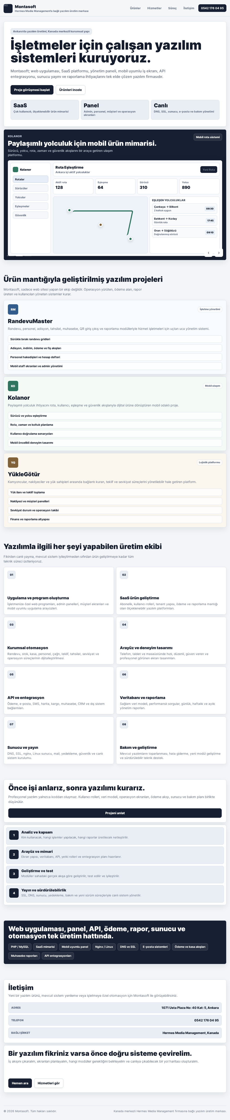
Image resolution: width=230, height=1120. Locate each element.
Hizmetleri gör (49, 1083)
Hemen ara (20, 1083)
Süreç (172, 8)
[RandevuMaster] (10, 255)
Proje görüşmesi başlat (32, 90)
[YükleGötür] (28, 255)
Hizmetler (154, 8)
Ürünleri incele (70, 90)
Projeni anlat (115, 813)
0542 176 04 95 (212, 8)
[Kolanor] (19, 255)
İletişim (189, 8)
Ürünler (135, 8)
